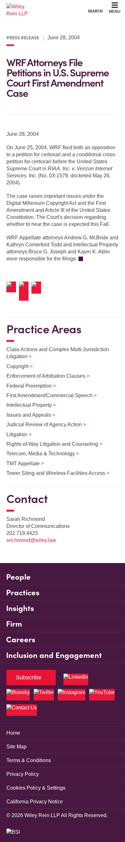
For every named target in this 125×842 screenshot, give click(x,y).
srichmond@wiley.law (31, 540)
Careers (20, 640)
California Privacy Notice (34, 801)
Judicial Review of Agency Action (42, 424)
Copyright (15, 366)
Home (13, 733)
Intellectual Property (27, 405)
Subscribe (28, 677)
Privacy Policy (22, 774)
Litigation (14, 434)
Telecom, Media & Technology (38, 453)
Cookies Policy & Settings (35, 788)
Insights (20, 608)
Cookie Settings (39, 6)
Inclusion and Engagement (54, 655)
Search (95, 11)
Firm (14, 624)
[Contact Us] (21, 710)
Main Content (42, 6)
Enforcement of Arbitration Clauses (43, 376)
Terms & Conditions (28, 760)
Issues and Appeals (26, 415)
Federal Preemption (27, 386)
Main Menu (45, 6)
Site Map (16, 746)
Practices (22, 593)
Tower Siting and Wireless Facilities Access (53, 473)
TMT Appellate (21, 463)
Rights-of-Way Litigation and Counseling (50, 444)
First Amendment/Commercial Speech (47, 395)
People (18, 577)
